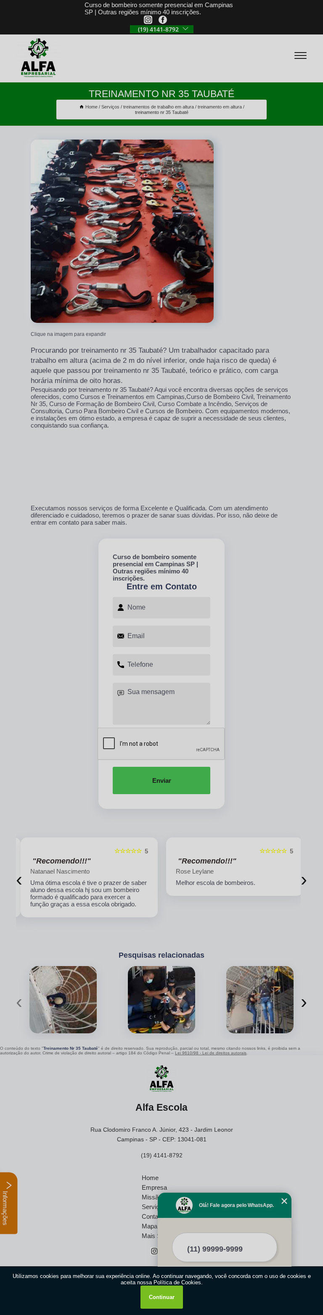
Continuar (162, 1297)
